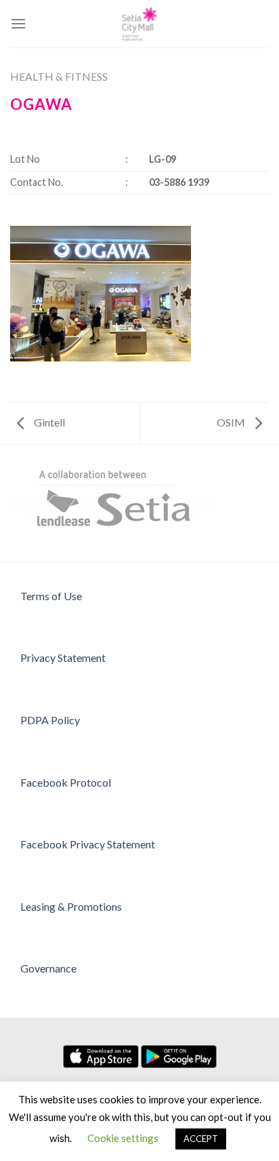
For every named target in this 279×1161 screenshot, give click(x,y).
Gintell (48, 422)
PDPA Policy (50, 719)
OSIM (232, 422)
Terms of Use (51, 595)
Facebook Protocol (65, 782)
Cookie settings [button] (122, 1138)
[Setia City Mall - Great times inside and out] (139, 23)
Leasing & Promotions (71, 906)
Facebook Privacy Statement (87, 844)
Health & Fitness (59, 76)
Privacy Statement (63, 657)
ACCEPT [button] (201, 1138)
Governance (48, 968)
